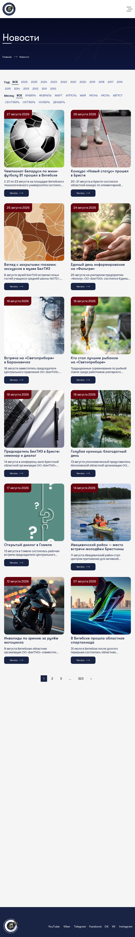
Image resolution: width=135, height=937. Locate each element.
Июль (105, 95)
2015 (8, 88)
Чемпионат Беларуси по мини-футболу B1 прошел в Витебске (31, 173)
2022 (63, 82)
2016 (120, 82)
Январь (30, 95)
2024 (44, 82)
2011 (44, 88)
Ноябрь (44, 102)
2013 (26, 88)
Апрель (71, 95)
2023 (54, 82)
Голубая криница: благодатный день (98, 453)
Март (59, 95)
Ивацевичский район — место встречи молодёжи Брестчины (97, 547)
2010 (53, 88)
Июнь (93, 95)
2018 (101, 82)
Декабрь (59, 102)
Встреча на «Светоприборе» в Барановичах (29, 360)
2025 (34, 82)
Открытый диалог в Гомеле (28, 545)
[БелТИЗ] (8, 9)
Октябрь (29, 102)
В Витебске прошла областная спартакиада (97, 640)
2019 (92, 82)
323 (80, 678)
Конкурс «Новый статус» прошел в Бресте (100, 173)
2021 (73, 82)
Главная (7, 56)
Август (118, 95)
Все (15, 82)
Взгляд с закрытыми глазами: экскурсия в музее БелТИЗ (30, 266)
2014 (17, 88)
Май (83, 95)
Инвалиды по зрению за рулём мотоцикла (31, 640)
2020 (83, 82)
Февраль (45, 95)
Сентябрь (12, 102)
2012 (35, 88)
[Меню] (130, 9)
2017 (110, 82)
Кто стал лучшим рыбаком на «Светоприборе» (94, 360)
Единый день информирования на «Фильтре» (98, 266)
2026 (24, 82)
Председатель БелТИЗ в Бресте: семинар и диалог (32, 453)
